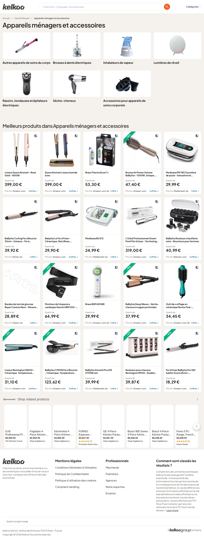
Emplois (111, 493)
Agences (111, 480)
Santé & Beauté (21, 18)
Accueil (6, 18)
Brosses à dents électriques (72, 62)
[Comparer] (35, 135)
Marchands (112, 467)
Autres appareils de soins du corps (26, 62)
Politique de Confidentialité (72, 474)
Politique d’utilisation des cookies (75, 480)
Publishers (112, 474)
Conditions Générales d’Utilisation (76, 467)
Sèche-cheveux (64, 100)
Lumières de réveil (166, 62)
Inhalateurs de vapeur (118, 62)
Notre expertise (115, 487)
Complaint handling (67, 487)
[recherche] (167, 7)
